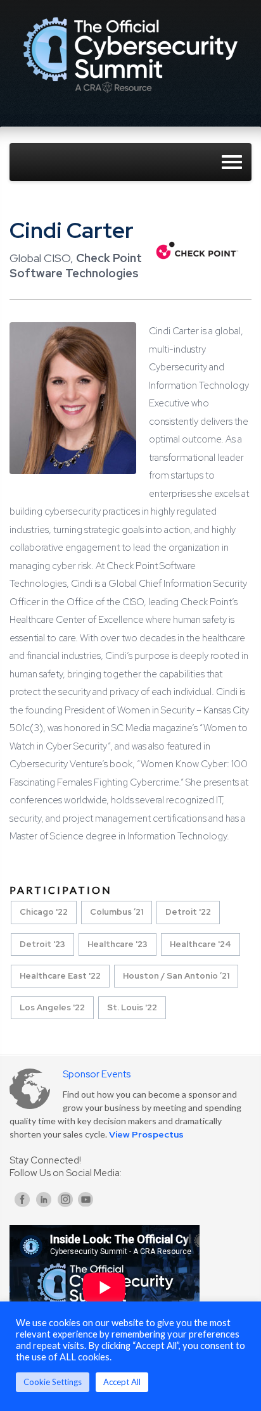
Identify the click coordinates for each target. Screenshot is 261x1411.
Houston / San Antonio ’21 (176, 975)
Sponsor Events (96, 1074)
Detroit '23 (42, 944)
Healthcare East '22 (60, 975)
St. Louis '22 (132, 1007)
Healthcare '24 (200, 944)
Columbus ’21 (116, 911)
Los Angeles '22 (52, 1007)
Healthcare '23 (117, 944)
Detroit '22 (188, 911)
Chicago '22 (44, 911)
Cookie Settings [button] (52, 1382)
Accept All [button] (122, 1382)
